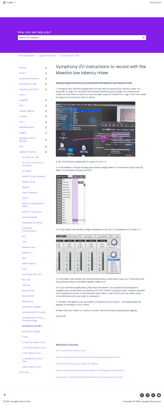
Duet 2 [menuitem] (25, 198)
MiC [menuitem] (24, 258)
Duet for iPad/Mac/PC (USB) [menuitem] (33, 205)
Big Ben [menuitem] (25, 187)
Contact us (155, 2)
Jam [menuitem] (24, 241)
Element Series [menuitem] (29, 217)
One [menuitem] (24, 268)
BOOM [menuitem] (22, 67)
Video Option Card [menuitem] (31, 366)
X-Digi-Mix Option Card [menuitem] (33, 342)
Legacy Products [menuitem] (27, 151)
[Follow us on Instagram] (148, 395)
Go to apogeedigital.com (145, 11)
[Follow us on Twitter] (153, 395)
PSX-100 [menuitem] (26, 279)
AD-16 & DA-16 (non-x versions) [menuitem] (33, 164)
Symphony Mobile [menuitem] (31, 331)
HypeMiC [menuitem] (23, 100)
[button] (46, 68)
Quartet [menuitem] (26, 285)
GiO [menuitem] (24, 236)
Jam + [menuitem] (22, 121)
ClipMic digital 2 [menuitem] (27, 111)
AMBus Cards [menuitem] (28, 181)
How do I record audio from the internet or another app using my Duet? (88, 357)
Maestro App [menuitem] (28, 247)
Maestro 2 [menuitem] (27, 252)
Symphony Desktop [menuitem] (29, 78)
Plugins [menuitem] (22, 132)
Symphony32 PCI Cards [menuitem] (33, 312)
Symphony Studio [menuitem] (28, 83)
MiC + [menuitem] (22, 105)
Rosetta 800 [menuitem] (28, 296)
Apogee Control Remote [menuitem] (27, 139)
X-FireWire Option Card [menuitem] (34, 347)
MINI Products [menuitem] (29, 263)
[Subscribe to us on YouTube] (159, 395)
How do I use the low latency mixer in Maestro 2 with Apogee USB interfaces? (90, 370)
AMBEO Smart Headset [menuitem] (33, 176)
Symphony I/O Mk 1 (69, 55)
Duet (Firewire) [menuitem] (29, 192)
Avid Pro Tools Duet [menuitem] (32, 211)
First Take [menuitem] (24, 372)
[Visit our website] (142, 395)
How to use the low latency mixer (71, 350)
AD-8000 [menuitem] (26, 171)
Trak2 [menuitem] (25, 336)
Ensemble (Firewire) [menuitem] (32, 222)
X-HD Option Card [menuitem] (31, 353)
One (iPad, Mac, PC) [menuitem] (32, 274)
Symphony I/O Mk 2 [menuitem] (29, 89)
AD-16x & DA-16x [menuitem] (30, 157)
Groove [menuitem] (23, 116)
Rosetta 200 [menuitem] (28, 290)
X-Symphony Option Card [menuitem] (32, 360)
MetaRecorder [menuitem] (26, 127)
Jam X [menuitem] (22, 94)
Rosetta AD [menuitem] (27, 301)
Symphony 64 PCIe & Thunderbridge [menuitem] (32, 319)
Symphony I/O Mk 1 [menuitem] (32, 325)
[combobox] (79, 37)
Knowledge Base (26, 55)
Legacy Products (47, 55)
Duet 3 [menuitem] (22, 73)
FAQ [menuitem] (21, 146)
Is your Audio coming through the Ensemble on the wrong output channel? (89, 377)
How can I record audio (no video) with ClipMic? (77, 363)
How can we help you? (34, 32)
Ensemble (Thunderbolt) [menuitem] (29, 229)
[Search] (143, 37)
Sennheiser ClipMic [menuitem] (31, 306)
